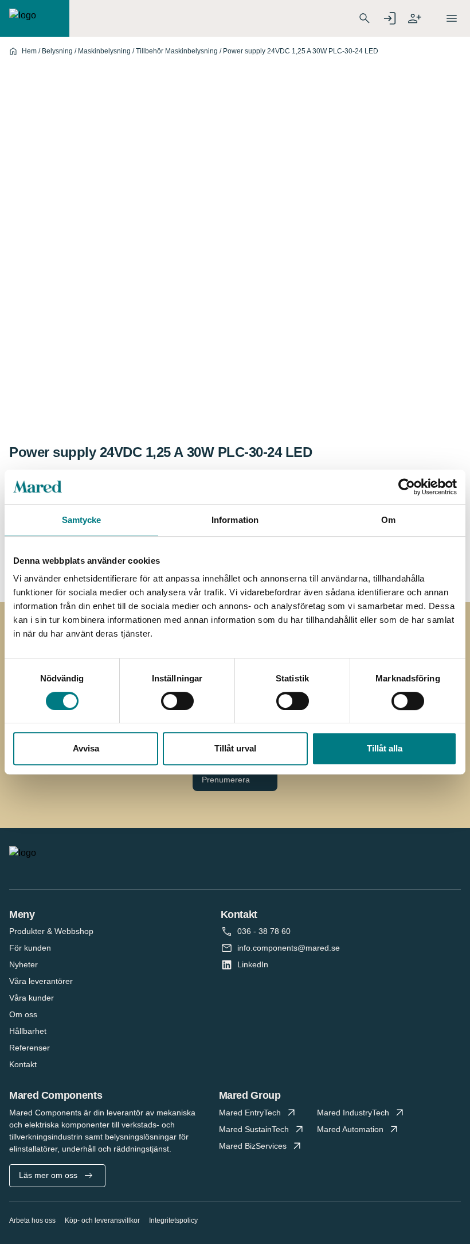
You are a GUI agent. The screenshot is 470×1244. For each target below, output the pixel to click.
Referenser (29, 1047)
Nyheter (23, 964)
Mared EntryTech (250, 1112)
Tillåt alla (384, 748)
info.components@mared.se (288, 947)
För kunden (30, 947)
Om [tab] (388, 520)
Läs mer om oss (48, 1175)
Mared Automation (350, 1129)
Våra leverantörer (41, 981)
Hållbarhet (27, 1031)
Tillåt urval (235, 748)
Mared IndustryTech (353, 1112)
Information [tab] (234, 520)
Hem (29, 51)
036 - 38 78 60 (264, 931)
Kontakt (23, 1064)
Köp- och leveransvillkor (102, 1220)
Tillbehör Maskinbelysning (177, 51)
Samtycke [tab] (81, 520)
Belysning (57, 51)
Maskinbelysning (104, 51)
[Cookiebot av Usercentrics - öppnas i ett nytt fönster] (407, 486)
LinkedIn (252, 964)
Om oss (23, 1014)
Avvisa (86, 748)
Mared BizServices (253, 1145)
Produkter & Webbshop (51, 931)
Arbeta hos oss (32, 1220)
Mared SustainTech (254, 1129)
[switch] (177, 701)
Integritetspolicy (173, 1220)
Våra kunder (31, 997)
